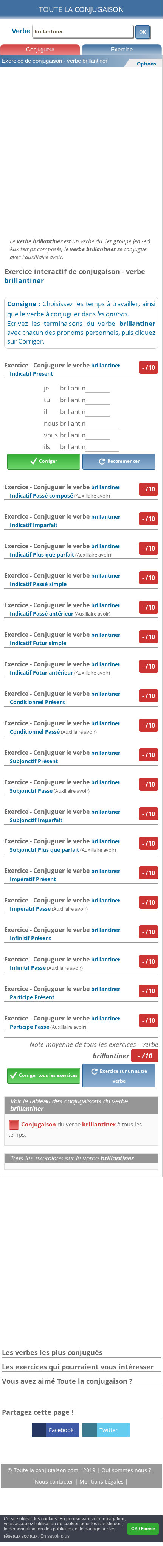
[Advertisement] (81, 150)
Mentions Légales (102, 1481)
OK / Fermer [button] (143, 1528)
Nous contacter (55, 1481)
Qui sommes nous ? (126, 1470)
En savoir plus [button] (55, 1536)
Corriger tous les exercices (48, 1075)
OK (142, 32)
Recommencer (123, 461)
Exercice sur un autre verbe (123, 1076)
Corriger (47, 461)
